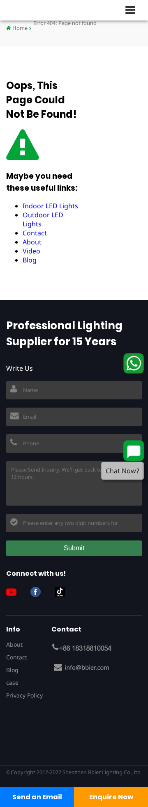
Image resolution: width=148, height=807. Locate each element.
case (12, 682)
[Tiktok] (63, 592)
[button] (133, 9)
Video (31, 250)
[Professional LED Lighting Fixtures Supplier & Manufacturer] (33, 10)
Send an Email (37, 797)
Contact (35, 232)
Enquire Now (111, 797)
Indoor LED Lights (50, 205)
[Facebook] (38, 592)
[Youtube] (14, 592)
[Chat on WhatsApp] (133, 363)
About (32, 241)
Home (19, 28)
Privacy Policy (24, 695)
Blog (30, 259)
